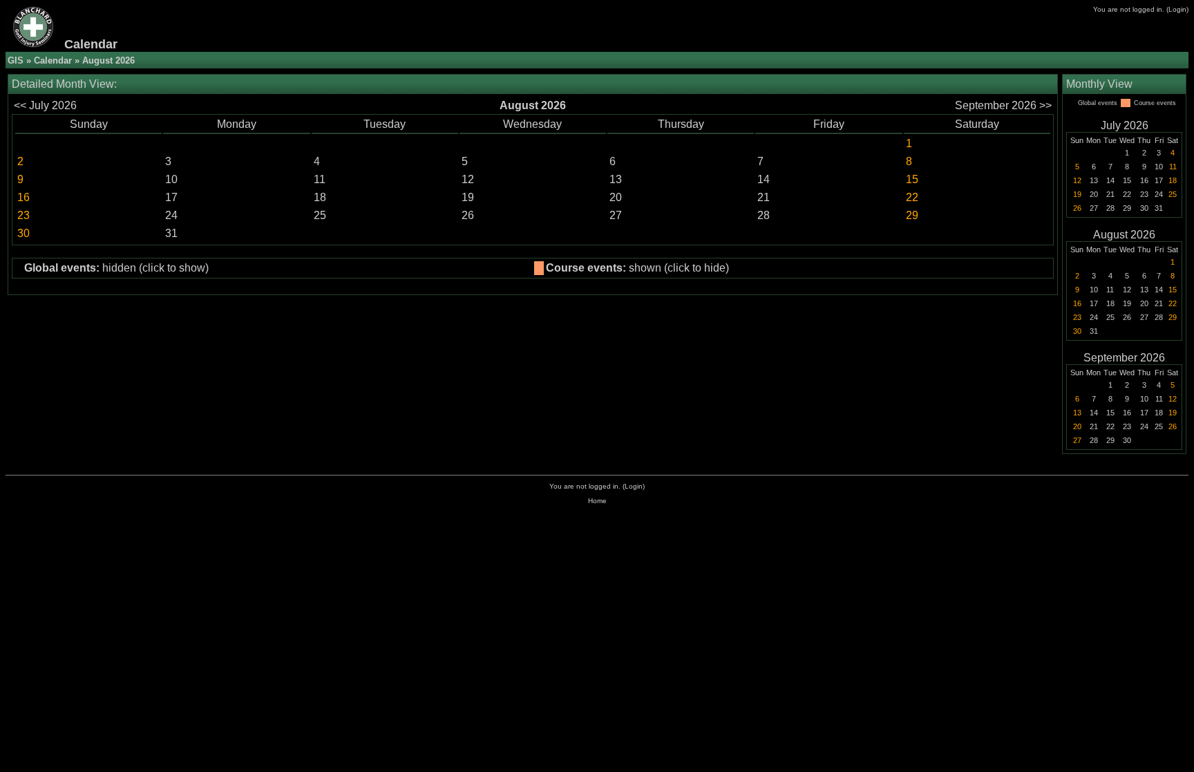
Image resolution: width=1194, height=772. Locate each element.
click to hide (696, 268)
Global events (1097, 103)
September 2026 (1124, 358)
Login (1177, 9)
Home (597, 501)
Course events (1155, 103)
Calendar (53, 60)
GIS (15, 60)
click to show (173, 268)
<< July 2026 (45, 105)
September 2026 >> (1003, 105)
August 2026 (1124, 235)
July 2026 (1124, 125)
